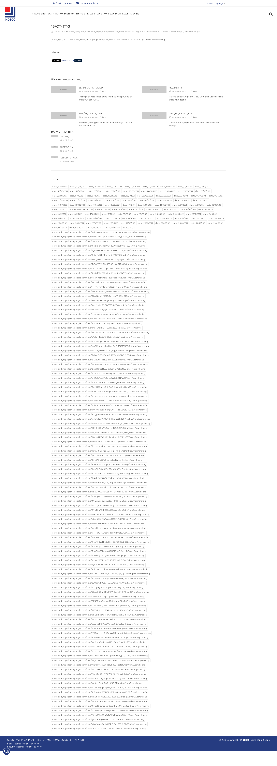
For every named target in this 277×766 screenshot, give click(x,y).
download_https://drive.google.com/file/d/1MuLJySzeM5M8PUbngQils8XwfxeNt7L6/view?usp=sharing (99, 505)
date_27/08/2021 (162, 223)
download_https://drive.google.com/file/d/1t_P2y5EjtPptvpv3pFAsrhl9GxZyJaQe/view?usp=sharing (97, 587)
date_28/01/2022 (180, 223)
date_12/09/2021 (144, 205)
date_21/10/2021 (210, 214)
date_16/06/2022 (188, 209)
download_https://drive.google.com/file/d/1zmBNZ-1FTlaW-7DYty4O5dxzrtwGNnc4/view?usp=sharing (99, 728)
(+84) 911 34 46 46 (64, 3)
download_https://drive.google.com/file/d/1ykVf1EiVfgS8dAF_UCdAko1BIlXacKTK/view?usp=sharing (98, 719)
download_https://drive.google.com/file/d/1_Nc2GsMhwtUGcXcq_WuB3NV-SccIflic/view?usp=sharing (99, 241)
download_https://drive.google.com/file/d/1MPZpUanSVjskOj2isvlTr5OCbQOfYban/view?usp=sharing (99, 501)
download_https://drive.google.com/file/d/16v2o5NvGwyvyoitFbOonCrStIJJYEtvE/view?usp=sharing (98, 309)
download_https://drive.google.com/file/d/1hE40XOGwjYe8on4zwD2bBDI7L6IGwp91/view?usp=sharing (99, 428)
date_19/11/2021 (140, 214)
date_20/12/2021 (193, 214)
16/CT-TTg (64, 136)
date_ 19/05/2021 (77, 191)
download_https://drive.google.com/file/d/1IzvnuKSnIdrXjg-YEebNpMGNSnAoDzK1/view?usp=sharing (99, 451)
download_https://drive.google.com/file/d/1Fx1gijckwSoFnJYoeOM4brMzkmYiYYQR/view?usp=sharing (99, 414)
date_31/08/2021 (113, 227)
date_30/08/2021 (77, 227)
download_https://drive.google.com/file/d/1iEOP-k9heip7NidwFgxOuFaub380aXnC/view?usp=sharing (99, 446)
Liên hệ (134, 14)
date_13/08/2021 (196, 205)
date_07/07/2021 (95, 200)
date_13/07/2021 (179, 205)
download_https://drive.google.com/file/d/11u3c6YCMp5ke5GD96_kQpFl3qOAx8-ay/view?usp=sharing (99, 264)
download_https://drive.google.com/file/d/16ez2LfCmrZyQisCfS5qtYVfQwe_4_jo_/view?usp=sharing (98, 305)
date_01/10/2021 (77, 196)
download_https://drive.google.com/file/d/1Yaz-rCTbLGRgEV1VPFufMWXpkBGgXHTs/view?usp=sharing (133, 32)
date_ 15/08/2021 (167, 186)
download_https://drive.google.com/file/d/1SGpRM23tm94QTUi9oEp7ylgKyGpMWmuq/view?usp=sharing (101, 574)
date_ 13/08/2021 (132, 186)
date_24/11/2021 (181, 218)
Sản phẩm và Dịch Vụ (61, 14)
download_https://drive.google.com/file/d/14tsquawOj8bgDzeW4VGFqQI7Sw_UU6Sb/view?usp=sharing (100, 291)
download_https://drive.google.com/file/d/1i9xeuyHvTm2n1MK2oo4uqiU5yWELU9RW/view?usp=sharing (99, 437)
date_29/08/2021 (215, 223)
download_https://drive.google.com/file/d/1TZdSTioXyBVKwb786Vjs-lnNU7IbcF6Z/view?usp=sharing (98, 601)
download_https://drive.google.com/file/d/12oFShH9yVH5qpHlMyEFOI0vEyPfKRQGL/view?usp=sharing (99, 268)
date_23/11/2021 (129, 218)
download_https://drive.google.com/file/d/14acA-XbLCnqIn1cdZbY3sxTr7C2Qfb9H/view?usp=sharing (98, 278)
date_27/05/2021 (145, 223)
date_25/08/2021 (59, 223)
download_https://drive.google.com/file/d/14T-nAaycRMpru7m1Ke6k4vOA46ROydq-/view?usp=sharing (99, 287)
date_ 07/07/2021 (114, 186)
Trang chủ (39, 14)
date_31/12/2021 (130, 227)
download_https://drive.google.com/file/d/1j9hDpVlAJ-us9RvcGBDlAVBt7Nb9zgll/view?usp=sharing (98, 455)
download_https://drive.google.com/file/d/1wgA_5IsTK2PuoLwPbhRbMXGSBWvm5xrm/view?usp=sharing (100, 660)
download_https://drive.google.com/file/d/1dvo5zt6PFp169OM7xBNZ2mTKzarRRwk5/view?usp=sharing (99, 396)
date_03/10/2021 (180, 196)
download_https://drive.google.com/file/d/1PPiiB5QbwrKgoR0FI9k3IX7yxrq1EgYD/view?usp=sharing (98, 555)
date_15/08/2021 (153, 209)
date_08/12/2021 (164, 200)
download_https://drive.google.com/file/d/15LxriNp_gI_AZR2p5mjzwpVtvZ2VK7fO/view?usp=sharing (98, 296)
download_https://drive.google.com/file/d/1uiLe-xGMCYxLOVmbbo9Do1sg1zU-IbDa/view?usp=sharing (99, 624)
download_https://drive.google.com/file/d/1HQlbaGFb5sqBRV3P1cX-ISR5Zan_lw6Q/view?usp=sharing (99, 432)
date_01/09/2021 (59, 196)
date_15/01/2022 (119, 209)
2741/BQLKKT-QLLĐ (181, 113)
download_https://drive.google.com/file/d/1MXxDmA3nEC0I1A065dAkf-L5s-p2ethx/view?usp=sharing (98, 510)
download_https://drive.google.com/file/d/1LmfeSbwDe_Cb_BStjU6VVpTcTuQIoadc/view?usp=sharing (99, 482)
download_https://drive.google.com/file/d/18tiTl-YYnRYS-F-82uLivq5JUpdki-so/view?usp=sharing (97, 328)
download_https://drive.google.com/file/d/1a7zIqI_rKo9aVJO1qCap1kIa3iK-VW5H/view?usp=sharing (98, 337)
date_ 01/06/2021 (60, 186)
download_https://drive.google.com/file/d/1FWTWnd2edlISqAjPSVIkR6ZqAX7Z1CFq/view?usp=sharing (99, 410)
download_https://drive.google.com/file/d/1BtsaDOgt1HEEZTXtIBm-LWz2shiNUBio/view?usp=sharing (98, 369)
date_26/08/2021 (94, 223)
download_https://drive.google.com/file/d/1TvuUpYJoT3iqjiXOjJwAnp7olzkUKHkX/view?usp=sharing (98, 596)
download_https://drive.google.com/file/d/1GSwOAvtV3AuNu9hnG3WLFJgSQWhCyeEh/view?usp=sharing (101, 423)
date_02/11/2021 (128, 196)
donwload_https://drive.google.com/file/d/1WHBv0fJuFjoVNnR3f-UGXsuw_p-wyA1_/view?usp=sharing (99, 237)
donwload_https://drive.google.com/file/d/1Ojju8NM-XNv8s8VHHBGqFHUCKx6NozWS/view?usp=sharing (101, 232)
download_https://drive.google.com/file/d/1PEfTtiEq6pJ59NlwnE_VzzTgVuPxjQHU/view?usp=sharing (98, 546)
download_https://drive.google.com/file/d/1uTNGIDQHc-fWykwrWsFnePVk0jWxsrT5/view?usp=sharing (99, 628)
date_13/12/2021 (59, 209)
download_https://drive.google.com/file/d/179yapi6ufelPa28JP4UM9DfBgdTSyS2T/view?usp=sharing (98, 314)
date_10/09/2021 (112, 205)
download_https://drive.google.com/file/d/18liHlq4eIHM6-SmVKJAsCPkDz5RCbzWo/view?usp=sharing (99, 319)
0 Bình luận (194, 32)
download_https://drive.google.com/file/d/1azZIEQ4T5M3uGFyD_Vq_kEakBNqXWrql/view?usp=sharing (99, 350)
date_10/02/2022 (77, 205)
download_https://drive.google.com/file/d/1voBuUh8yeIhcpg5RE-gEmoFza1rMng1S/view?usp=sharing (99, 642)
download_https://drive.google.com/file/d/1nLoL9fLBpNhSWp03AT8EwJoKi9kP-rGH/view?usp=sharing (99, 519)
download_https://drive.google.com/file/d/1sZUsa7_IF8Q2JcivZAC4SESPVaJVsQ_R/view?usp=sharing (99, 583)
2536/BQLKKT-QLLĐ (91, 87)
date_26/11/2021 (111, 223)
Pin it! (64, 60)
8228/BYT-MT (177, 87)
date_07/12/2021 (129, 200)
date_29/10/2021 (59, 227)
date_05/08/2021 (60, 200)
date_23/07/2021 (112, 218)
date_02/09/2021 (110, 196)
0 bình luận (68, 140)
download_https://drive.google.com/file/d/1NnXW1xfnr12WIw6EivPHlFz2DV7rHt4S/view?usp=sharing (98, 524)
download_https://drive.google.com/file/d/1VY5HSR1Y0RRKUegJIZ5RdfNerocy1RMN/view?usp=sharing (99, 651)
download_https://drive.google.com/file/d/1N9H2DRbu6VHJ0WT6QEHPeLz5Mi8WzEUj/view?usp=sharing (100, 514)
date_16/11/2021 (59, 214)
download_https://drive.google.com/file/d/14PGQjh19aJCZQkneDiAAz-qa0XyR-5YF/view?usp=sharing (99, 282)
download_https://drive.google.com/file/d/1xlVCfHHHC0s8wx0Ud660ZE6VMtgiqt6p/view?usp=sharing (99, 697)
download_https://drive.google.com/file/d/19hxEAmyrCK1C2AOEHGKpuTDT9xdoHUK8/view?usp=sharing (100, 332)
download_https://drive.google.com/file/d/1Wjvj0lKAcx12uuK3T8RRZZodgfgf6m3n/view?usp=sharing (98, 665)
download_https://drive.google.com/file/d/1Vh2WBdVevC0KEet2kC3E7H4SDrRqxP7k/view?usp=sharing (100, 637)
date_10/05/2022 (94, 205)
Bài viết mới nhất (63, 131)
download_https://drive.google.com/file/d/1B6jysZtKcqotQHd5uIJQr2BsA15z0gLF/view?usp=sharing (98, 360)
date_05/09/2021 (78, 200)
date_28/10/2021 (198, 223)
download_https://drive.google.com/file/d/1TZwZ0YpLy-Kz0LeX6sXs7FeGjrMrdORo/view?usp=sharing (99, 606)
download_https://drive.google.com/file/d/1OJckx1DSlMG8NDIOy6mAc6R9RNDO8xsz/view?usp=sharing (100, 537)
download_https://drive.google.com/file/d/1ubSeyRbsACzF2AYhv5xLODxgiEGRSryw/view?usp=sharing (99, 615)
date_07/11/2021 (112, 200)
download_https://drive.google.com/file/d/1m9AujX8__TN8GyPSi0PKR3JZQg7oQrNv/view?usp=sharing (99, 496)
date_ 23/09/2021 (131, 191)
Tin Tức (80, 14)
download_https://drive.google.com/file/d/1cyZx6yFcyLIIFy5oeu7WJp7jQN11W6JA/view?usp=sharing (98, 378)
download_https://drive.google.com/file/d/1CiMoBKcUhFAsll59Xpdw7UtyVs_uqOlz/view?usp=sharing (98, 373)
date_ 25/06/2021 (167, 191)
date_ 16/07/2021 (202, 186)
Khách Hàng (94, 14)
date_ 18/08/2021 (60, 191)
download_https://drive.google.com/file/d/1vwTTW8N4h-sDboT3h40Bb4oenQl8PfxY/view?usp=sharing (99, 646)
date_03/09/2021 (163, 196)
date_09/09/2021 (200, 200)
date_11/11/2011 (128, 205)
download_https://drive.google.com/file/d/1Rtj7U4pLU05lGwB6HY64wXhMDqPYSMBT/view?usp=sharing (100, 569)
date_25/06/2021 (216, 218)
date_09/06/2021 (182, 200)
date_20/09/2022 (176, 214)
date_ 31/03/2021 (202, 191)
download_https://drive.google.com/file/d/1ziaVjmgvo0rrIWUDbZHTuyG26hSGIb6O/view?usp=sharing (99, 724)
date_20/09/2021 (157, 214)
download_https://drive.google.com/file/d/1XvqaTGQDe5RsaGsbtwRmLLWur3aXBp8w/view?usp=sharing (100, 706)
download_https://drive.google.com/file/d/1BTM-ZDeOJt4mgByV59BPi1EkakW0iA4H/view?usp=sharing (100, 364)
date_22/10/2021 (77, 218)
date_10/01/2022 (59, 205)
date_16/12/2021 (75, 214)
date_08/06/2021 (147, 200)
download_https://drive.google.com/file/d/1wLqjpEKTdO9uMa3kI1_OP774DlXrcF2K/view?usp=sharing (98, 669)
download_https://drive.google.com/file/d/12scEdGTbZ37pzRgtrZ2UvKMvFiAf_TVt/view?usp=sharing (98, 273)
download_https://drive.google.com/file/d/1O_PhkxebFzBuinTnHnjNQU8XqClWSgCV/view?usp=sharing (100, 528)
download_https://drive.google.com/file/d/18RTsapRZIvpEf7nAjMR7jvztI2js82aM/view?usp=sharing (97, 323)
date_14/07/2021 (102, 209)
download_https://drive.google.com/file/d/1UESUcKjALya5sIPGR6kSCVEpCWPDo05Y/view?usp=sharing (100, 619)
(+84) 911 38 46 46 (33, 746)
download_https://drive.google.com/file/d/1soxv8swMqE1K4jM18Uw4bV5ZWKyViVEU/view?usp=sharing (99, 578)
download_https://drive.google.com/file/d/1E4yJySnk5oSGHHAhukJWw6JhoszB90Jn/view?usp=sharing (99, 400)
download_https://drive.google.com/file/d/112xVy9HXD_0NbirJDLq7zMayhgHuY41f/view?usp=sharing (98, 259)
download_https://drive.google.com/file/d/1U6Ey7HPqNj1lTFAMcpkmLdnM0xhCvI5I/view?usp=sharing (99, 610)
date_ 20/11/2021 (95, 191)
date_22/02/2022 (60, 218)
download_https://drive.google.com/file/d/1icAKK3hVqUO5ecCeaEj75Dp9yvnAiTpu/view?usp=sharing (99, 442)
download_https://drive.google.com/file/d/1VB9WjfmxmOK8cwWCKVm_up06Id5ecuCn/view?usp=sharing (101, 633)
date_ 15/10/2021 (185, 186)
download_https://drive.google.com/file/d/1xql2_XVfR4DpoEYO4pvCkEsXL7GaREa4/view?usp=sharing (99, 701)
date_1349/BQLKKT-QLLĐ (81, 209)
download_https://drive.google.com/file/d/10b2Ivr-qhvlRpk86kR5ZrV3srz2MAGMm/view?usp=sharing (98, 246)
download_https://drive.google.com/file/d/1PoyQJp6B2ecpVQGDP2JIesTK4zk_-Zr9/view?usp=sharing (99, 551)
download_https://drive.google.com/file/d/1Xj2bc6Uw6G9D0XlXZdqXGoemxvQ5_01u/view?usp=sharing (100, 692)
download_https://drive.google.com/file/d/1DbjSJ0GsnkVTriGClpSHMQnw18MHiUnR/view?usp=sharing (99, 387)
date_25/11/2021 (77, 223)
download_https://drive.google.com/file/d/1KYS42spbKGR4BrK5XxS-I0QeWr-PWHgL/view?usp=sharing (100, 473)
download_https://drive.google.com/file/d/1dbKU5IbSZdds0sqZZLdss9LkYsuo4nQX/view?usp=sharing (99, 391)
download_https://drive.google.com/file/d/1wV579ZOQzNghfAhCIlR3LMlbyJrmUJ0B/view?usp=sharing (99, 678)
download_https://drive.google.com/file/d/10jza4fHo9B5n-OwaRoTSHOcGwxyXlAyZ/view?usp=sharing (99, 250)
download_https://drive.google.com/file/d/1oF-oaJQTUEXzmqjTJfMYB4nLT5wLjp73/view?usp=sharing (99, 533)
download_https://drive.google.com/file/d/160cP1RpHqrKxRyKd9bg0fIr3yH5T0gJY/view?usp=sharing (98, 300)
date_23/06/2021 (94, 218)
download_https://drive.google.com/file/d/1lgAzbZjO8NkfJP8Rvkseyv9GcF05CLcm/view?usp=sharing (99, 478)
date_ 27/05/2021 (185, 191)
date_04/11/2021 (216, 196)
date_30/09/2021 (95, 227)
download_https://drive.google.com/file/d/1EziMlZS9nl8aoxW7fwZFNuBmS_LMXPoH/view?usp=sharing (100, 405)
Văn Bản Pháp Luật (116, 14)
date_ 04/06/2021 (96, 186)
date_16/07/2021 (205, 209)
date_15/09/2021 (170, 209)
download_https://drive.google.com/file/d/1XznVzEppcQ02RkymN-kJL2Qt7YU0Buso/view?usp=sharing (100, 710)
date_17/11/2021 (108, 214)
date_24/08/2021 (164, 218)
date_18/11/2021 (124, 214)
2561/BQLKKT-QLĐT (90, 113)
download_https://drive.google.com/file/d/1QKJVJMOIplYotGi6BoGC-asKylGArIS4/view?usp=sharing (98, 564)
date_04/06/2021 (198, 196)
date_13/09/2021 (214, 205)
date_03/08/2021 (145, 196)
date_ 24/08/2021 (149, 191)
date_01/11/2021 (93, 196)
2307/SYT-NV (66, 147)
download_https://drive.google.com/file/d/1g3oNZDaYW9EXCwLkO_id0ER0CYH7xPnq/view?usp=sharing (101, 419)
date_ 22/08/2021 (112, 191)
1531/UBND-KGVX (68, 157)
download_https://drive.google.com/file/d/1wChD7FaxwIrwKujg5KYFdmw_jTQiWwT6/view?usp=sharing (100, 656)
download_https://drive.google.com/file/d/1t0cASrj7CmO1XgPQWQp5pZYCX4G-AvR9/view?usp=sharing (100, 592)
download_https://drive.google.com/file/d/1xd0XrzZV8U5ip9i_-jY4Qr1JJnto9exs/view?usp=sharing (97, 683)
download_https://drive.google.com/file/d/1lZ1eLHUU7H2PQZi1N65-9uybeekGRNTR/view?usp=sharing (99, 492)
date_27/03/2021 (76, 32)
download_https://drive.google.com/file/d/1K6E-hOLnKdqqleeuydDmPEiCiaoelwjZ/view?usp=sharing (99, 464)
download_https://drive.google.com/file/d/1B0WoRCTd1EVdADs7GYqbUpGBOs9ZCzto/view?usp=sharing (100, 355)
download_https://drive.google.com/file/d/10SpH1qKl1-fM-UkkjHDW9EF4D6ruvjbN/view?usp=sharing (98, 255)
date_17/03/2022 (92, 214)
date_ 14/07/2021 (150, 186)
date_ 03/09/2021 (78, 186)
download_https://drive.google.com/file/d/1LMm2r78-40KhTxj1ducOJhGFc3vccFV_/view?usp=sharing (99, 487)
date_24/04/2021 (146, 218)
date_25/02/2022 (198, 218)
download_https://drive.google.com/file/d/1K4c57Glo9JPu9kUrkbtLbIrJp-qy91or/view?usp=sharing (97, 460)
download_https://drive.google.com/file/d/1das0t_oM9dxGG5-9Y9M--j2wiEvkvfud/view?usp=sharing (98, 382)
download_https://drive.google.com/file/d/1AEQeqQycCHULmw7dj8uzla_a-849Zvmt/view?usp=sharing (100, 341)
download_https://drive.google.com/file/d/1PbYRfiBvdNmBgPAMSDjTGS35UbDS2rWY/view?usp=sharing (100, 542)
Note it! (70, 60)
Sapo (267, 740)
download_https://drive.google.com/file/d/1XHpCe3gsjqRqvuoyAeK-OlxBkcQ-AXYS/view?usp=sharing (99, 687)
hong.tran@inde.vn (88, 3)
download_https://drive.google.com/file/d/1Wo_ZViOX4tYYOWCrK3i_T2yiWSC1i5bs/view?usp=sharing (99, 674)
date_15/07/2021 (136, 209)
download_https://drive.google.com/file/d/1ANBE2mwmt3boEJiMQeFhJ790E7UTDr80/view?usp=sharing (100, 346)
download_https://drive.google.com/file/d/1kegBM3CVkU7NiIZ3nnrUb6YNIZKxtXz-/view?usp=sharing (99, 469)
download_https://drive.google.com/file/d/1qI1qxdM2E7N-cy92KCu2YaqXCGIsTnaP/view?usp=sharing (98, 560)
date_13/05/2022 (162, 205)
